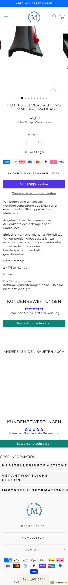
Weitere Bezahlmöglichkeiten (34, 193)
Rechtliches (33, 526)
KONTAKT (33, 549)
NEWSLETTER (33, 538)
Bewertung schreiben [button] (34, 323)
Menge (34, 135)
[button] (34, 579)
